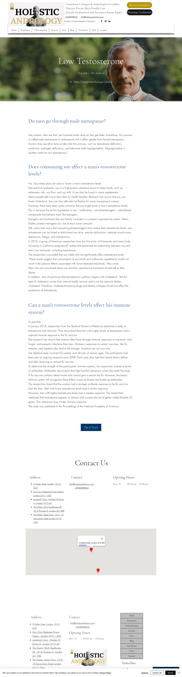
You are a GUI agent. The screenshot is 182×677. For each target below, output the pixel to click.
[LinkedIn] (109, 21)
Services (131, 631)
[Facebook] (101, 21)
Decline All (157, 672)
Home (131, 615)
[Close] (178, 673)
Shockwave (131, 620)
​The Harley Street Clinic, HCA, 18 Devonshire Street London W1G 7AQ (48, 518)
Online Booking (131, 626)
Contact (131, 656)
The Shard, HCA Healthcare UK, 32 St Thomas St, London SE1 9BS (47, 651)
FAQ (132, 651)
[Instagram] (105, 21)
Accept (170, 672)
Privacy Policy (105, 672)
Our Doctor (132, 646)
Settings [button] (144, 672)
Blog (132, 641)
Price (132, 636)
